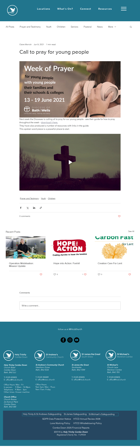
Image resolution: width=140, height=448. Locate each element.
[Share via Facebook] (20, 207)
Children (61, 26)
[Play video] (70, 162)
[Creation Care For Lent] (114, 247)
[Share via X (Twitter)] (27, 207)
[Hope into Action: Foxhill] (70, 247)
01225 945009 (43, 377)
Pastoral (88, 26)
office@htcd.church (14, 379)
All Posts (10, 26)
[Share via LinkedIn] (34, 207)
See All (131, 231)
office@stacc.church (46, 379)
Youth (48, 26)
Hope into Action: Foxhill (66, 263)
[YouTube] (76, 340)
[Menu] (123, 8)
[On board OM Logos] (26, 247)
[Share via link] (41, 207)
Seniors (74, 26)
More (110, 26)
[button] (43, 9)
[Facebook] (63, 340)
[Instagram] (70, 340)
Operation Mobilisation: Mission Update (21, 264)
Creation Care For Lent (110, 263)
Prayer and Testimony (30, 26)
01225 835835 (11, 377)
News (100, 26)
